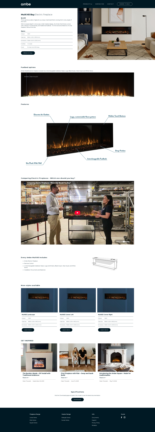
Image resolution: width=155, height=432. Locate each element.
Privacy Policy (96, 423)
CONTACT (110, 4)
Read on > (26, 377)
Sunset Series (65, 420)
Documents (95, 417)
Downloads (77, 399)
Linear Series (33, 417)
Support (94, 420)
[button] (81, 34)
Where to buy (27, 53)
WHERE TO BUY (125, 4)
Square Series (33, 423)
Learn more (28, 329)
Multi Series (33, 420)
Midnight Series (66, 417)
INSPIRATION (99, 4)
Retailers (94, 425)
